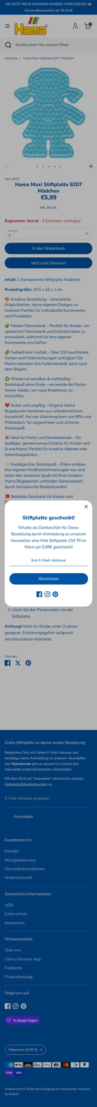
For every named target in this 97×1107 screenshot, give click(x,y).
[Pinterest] (55, 594)
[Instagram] (47, 594)
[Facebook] (39, 594)
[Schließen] (86, 506)
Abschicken (48, 578)
